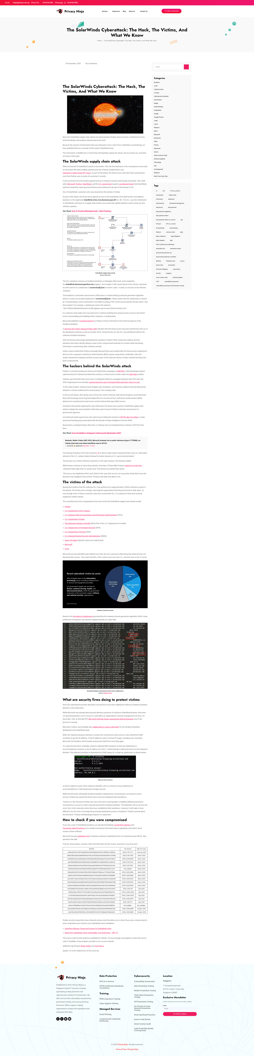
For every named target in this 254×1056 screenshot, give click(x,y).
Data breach (159, 199)
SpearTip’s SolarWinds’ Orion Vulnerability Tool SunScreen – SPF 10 (91, 933)
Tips (155, 166)
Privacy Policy (133, 1049)
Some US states (71, 540)
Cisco (67, 549)
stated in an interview (133, 466)
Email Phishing (158, 107)
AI (156, 191)
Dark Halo (133, 374)
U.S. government (105, 184)
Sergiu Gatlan (86, 946)
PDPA (155, 141)
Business (157, 82)
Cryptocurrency (159, 89)
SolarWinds (86, 184)
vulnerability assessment (171, 281)
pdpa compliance (161, 236)
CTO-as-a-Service (175, 191)
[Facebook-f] (58, 1019)
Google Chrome (159, 117)
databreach (171, 199)
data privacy (159, 207)
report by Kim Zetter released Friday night (80, 329)
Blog (124, 11)
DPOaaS (158, 224)
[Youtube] (69, 1019)
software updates (178, 277)
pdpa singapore (160, 240)
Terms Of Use (121, 1049)
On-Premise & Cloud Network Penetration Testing (142, 1008)
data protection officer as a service (165, 219)
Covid (155, 86)
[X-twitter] (62, 1019)
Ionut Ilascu (99, 946)
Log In (156, 124)
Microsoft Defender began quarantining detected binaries (111, 719)
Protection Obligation (162, 269)
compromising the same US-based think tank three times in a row (114, 382)
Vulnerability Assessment (144, 981)
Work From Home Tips (161, 176)
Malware (156, 127)
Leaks (156, 120)
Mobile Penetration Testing (145, 990)
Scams (156, 152)
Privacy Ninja (74, 11)
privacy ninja (159, 265)
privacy (182, 261)
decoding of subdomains (83, 616)
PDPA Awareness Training (110, 999)
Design (156, 103)
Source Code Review (142, 1019)
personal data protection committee (166, 257)
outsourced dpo (170, 232)
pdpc (171, 240)
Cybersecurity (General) (161, 96)
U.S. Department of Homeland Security (80, 528)
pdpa (181, 232)
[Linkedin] (65, 1019)
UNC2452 (121, 371)
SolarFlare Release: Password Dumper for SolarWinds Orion (88, 929)
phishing (158, 261)
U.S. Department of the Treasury (77, 511)
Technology (157, 162)
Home (99, 40)
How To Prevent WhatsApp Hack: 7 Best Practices (91, 211)
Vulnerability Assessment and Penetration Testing (170, 285)
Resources (157, 148)
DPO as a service (171, 224)
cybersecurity (172, 195)
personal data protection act (164, 252)
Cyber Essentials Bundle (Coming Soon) (143, 1029)
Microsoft (71, 184)
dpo (182, 219)
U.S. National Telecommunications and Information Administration (91, 515)
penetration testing (175, 248)
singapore (168, 273)
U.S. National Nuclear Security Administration (82, 536)
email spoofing (173, 228)
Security (158, 273)
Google (156, 113)
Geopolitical (157, 110)
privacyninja (171, 265)
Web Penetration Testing (144, 986)
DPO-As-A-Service (107, 981)
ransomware (176, 269)
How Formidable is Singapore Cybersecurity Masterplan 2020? (96, 433)
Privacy (156, 145)
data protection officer (162, 215)
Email (164, 1005)
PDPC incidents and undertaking (165, 244)
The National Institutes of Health (77, 523)
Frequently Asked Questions (74, 828)
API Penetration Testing (143, 1002)
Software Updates (159, 159)
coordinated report (126, 184)
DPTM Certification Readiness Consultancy (112, 987)
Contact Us (143, 11)
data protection (172, 207)
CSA (164, 191)
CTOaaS (156, 93)
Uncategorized (158, 169)
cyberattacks (159, 195)
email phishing (160, 228)
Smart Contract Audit (160, 155)
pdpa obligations (175, 236)
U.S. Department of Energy (75, 532)
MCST (156, 131)
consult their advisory (122, 825)
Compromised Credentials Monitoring (110, 1020)
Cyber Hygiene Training (109, 1003)
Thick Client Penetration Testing (143, 996)
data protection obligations (163, 211)
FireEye (79, 184)
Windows (157, 173)
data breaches (160, 203)
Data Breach (158, 100)
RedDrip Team (107, 693)
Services (105, 11)
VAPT (157, 281)
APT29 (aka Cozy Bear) (129, 417)
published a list (83, 836)
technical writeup (87, 321)
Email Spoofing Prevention (144, 1015)
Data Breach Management (176, 203)
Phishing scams (170, 261)
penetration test (160, 248)
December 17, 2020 (89, 446)
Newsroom (116, 11)
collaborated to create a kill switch (105, 727)
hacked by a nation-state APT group (77, 173)
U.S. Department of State (75, 519)
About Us (132, 11)
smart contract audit (161, 277)
